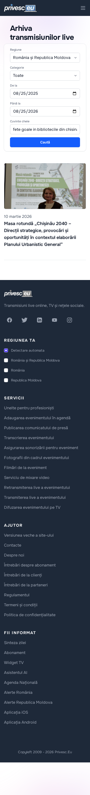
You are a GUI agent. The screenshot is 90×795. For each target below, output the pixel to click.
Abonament (15, 652)
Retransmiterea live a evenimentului (37, 487)
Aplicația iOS (16, 712)
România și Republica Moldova (35, 360)
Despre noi (14, 555)
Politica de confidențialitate (30, 614)
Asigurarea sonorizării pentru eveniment (41, 447)
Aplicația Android (20, 722)
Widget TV (14, 662)
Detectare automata (27, 350)
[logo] (18, 293)
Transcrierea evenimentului (29, 437)
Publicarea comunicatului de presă (36, 427)
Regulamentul (17, 595)
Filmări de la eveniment (25, 467)
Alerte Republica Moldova (28, 702)
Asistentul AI (15, 672)
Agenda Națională (21, 682)
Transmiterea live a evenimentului (35, 497)
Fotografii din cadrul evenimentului (36, 457)
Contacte (12, 545)
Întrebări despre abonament (30, 565)
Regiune (16, 50)
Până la (15, 103)
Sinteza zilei (15, 642)
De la (13, 86)
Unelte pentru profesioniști (29, 408)
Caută (45, 142)
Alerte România (18, 692)
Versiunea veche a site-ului (29, 535)
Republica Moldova (26, 380)
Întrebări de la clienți (23, 575)
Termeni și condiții (21, 605)
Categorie (17, 68)
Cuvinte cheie (20, 121)
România (18, 370)
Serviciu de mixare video (27, 477)
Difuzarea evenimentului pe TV (32, 507)
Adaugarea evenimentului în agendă (37, 418)
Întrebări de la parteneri (26, 585)
